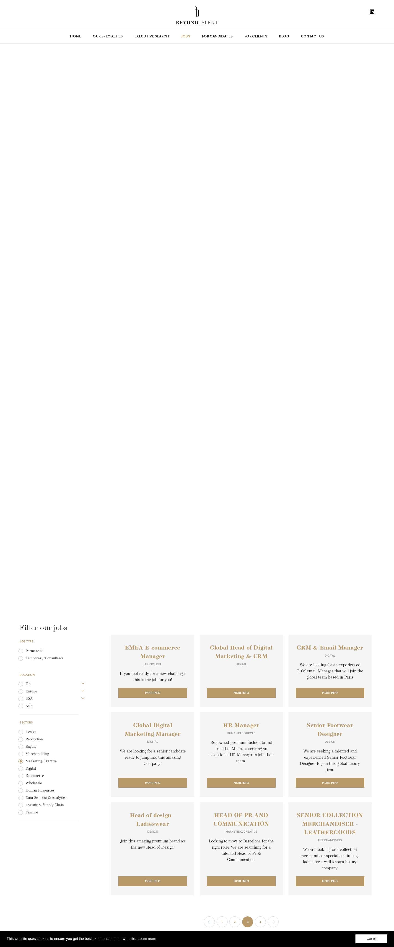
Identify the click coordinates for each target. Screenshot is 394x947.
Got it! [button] (371, 939)
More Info (153, 693)
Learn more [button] (147, 939)
